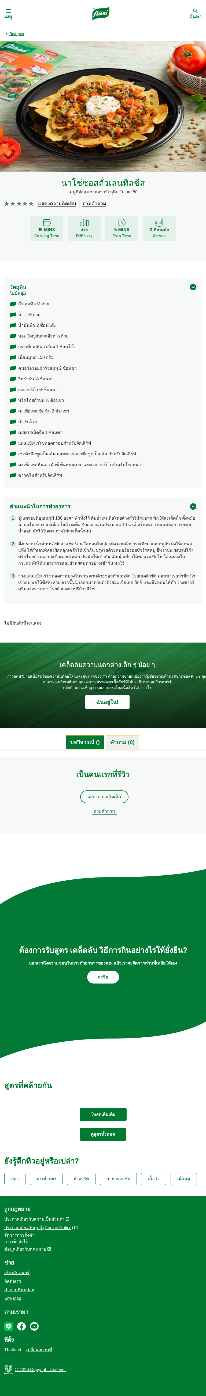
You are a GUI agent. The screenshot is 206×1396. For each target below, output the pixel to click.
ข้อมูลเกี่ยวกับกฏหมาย (25, 1249)
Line (8, 1326)
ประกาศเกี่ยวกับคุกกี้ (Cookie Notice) (38, 1227)
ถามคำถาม (104, 811)
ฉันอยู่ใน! (107, 702)
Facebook (21, 1326)
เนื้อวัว (154, 1178)
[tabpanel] (103, 797)
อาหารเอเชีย (118, 1178)
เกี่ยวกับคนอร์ (17, 1272)
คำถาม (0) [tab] (122, 742)
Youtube (34, 1326)
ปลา (15, 1178)
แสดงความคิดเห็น (104, 796)
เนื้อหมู (183, 1178)
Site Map (12, 1298)
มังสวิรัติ (81, 1178)
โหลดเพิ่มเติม (103, 1114)
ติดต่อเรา (12, 1281)
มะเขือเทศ (46, 1178)
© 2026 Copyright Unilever (40, 1369)
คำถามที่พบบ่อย (19, 1290)
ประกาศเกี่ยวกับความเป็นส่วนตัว (34, 1219)
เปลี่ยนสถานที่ (39, 1350)
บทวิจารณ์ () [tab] (85, 742)
